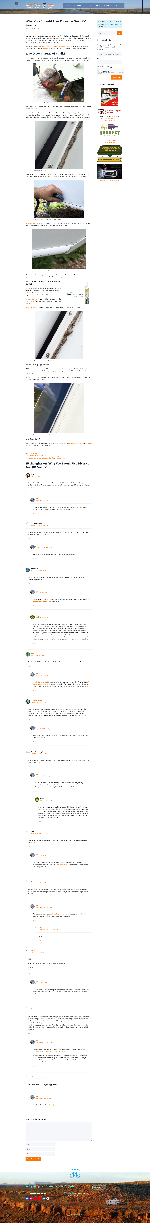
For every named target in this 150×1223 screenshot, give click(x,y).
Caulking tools (30, 223)
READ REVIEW (114, 181)
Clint (32, 1008)
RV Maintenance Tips (75, 443)
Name (33, 653)
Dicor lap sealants (61, 865)
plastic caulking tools (56, 914)
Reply (29, 491)
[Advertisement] (109, 210)
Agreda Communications (77, 1214)
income (67, 5)
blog (96, 5)
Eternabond (78, 507)
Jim (37, 499)
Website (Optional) (103, 59)
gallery (106, 5)
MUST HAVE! (104, 181)
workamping (78, 5)
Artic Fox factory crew (61, 785)
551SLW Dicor (43, 682)
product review (31, 455)
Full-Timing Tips (32, 453)
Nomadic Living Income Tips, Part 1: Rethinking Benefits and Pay (46, 458)
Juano (33, 950)
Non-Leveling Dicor (32, 307)
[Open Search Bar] (121, 5)
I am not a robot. (104, 67)
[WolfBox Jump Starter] (109, 179)
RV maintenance (41, 455)
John (41, 928)
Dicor (45, 48)
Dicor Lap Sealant (31, 113)
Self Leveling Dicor (32, 299)
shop (89, 5)
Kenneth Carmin (36, 700)
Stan (32, 1076)
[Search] (119, 33)
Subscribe (71, 1193)
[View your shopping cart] (116, 5)
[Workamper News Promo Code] (109, 114)
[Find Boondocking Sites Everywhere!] (109, 153)
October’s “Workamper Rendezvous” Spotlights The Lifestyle (44, 457)
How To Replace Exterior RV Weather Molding (57, 46)
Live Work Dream (40, 4)
